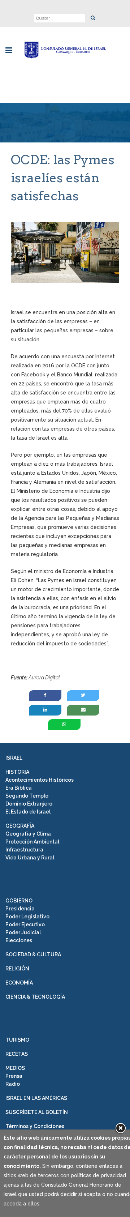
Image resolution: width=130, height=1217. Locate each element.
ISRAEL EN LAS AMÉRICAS (36, 1098)
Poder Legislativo (27, 916)
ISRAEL (13, 758)
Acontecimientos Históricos (39, 780)
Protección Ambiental (32, 842)
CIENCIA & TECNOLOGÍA (35, 997)
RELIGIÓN (17, 969)
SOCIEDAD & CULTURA (33, 954)
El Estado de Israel (28, 812)
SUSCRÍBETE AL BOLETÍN (36, 1112)
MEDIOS (15, 1068)
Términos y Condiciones (34, 1126)
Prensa (13, 1076)
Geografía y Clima (28, 834)
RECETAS (16, 1054)
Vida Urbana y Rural (29, 858)
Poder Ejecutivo (25, 924)
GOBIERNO (18, 901)
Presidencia (20, 908)
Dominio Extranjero (28, 804)
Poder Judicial (23, 932)
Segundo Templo (26, 796)
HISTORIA (17, 772)
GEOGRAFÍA (19, 826)
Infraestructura (24, 850)
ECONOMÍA (19, 983)
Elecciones (18, 940)
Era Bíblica (18, 788)
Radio (12, 1084)
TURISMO (17, 1040)
